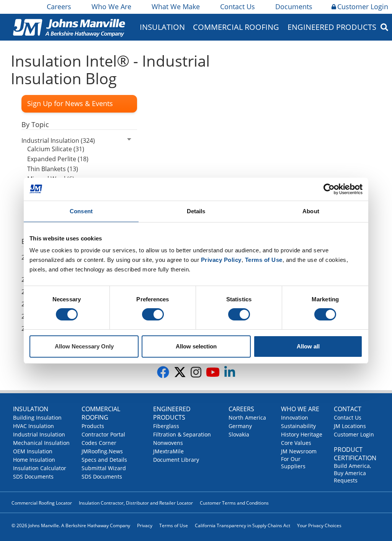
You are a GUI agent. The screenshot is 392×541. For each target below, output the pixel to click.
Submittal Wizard (104, 468)
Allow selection (196, 346)
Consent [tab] (81, 211)
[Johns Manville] (69, 27)
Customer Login (362, 6)
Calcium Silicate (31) (55, 149)
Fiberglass (166, 426)
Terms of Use (173, 525)
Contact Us (237, 6)
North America (247, 417)
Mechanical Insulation (41, 442)
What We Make (176, 6)
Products (93, 426)
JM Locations (350, 426)
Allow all (308, 346)
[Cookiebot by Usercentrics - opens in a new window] (329, 189)
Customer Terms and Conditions (234, 503)
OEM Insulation (32, 451)
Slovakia (239, 434)
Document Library (176, 459)
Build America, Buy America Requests (352, 473)
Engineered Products (172, 413)
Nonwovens (168, 442)
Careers (59, 6)
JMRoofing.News (102, 451)
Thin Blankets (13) (52, 169)
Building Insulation (37, 417)
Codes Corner (99, 442)
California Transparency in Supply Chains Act (242, 525)
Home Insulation (34, 459)
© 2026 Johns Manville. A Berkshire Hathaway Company (70, 525)
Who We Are (111, 6)
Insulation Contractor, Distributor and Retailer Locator (136, 503)
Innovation (294, 417)
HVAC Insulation (33, 426)
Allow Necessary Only (84, 346)
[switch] (153, 314)
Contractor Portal (103, 434)
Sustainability (298, 426)
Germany (240, 426)
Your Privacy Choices (319, 525)
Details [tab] (196, 211)
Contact (347, 409)
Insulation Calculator (39, 468)
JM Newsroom (299, 451)
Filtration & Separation (182, 434)
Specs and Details (104, 459)
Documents (293, 6)
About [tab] (310, 211)
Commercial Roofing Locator (41, 503)
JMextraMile (168, 451)
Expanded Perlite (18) (57, 159)
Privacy (144, 525)
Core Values (296, 442)
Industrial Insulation (39, 434)
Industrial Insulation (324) (58, 140)
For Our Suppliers (293, 462)
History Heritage (301, 434)
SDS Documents (33, 476)
